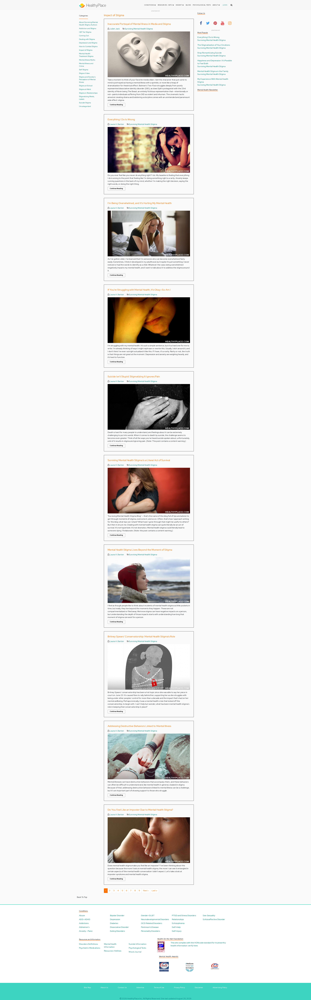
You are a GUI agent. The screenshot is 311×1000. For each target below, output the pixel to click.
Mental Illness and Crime (86, 64)
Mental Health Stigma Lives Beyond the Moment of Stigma (140, 549)
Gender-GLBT (147, 915)
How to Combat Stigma (88, 46)
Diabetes (114, 923)
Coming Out (84, 35)
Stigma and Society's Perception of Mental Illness (87, 79)
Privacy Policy (179, 987)
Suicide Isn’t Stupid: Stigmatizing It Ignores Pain (134, 376)
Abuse (82, 915)
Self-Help (176, 927)
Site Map (87, 987)
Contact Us (122, 987)
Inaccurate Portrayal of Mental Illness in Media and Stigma (139, 24)
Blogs (188, 5)
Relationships (178, 919)
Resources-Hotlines (112, 951)
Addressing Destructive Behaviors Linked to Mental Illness (139, 726)
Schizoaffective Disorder (214, 919)
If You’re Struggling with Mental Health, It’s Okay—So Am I (139, 289)
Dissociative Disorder (119, 927)
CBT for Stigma (85, 32)
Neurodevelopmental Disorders (155, 919)
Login (225, 5)
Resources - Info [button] (165, 5)
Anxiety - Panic (86, 931)
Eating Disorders (117, 931)
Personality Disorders (150, 931)
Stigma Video (84, 73)
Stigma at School (85, 85)
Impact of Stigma (85, 50)
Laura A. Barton (116, 124)
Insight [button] (179, 5)
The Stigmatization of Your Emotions (213, 45)
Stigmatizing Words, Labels (87, 97)
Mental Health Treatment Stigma (86, 54)
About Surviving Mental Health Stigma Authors (88, 23)
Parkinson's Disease (150, 927)
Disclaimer (199, 987)
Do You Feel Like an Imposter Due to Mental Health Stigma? (140, 809)
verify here (193, 945)
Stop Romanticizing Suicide (209, 53)
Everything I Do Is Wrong (121, 119)
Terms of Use (159, 987)
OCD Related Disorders (151, 923)
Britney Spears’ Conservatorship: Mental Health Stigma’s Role (141, 636)
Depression (115, 919)
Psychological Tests (202, 5)
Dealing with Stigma (87, 39)
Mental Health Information (110, 945)
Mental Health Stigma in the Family (212, 71)
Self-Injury (176, 931)
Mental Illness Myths (87, 60)
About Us (104, 987)
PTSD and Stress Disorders (184, 915)
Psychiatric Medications (89, 948)
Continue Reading (116, 105)
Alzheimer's (84, 927)
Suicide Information (137, 944)
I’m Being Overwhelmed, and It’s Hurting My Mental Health (140, 203)
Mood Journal (135, 952)
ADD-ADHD (84, 919)
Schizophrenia (178, 923)
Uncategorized (85, 106)
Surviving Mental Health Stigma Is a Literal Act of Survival (139, 460)
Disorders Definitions (88, 944)
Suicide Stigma (85, 102)
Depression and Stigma (88, 43)
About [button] (215, 5)
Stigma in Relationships (88, 93)
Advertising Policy (220, 987)
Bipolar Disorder (117, 915)
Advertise (140, 987)
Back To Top (82, 897)
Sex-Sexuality (209, 915)
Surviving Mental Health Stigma (139, 28)
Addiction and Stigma (87, 28)
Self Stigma (83, 69)
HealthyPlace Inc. (134, 998)
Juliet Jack (114, 28)
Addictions (84, 923)
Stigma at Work (85, 89)
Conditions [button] (149, 5)
